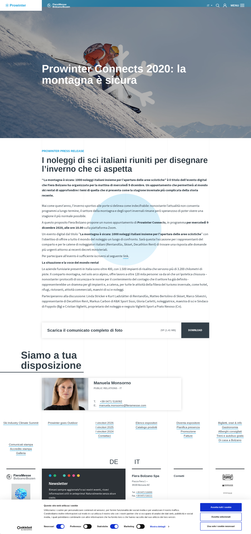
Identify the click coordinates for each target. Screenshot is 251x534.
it (137, 461)
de (114, 461)
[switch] (87, 526)
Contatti (179, 475)
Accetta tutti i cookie (221, 507)
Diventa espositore (188, 422)
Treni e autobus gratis (230, 435)
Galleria (21, 453)
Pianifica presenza (188, 427)
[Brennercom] (227, 492)
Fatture (188, 435)
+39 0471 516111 (144, 495)
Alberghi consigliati (230, 431)
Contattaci (104, 435)
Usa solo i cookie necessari (221, 526)
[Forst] (227, 476)
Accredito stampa (21, 448)
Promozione (188, 431)
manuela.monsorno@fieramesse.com (122, 405)
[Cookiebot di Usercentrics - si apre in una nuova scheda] (24, 528)
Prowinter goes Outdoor (63, 422)
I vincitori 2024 (105, 431)
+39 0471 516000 (144, 492)
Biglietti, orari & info (230, 422)
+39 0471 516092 (111, 401)
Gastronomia (230, 427)
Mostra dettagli (158, 526)
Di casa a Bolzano (230, 440)
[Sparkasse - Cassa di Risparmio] (227, 485)
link (125, 256)
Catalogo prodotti (146, 427)
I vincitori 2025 (105, 427)
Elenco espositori (146, 422)
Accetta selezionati (221, 517)
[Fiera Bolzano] (58, 5)
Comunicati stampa (21, 444)
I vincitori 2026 (105, 422)
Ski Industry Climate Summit (20, 422)
